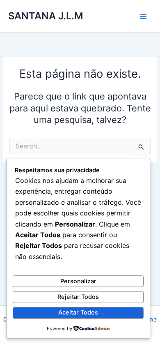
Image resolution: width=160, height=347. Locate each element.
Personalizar (78, 281)
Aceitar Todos (78, 312)
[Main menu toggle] (143, 16)
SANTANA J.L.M (45, 16)
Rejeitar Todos (78, 297)
